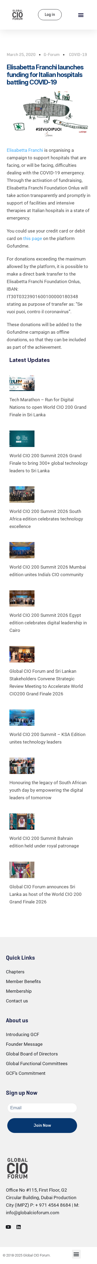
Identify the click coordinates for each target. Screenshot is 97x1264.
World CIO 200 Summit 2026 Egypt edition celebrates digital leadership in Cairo (48, 622)
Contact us (17, 1001)
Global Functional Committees (37, 1063)
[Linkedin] (18, 1226)
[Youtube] (8, 1226)
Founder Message (24, 1044)
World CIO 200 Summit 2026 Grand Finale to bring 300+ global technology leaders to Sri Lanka (48, 463)
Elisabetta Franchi (25, 150)
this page (32, 238)
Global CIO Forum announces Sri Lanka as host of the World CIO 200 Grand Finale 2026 (45, 894)
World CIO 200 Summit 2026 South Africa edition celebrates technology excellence (46, 519)
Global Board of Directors (32, 1054)
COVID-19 (78, 54)
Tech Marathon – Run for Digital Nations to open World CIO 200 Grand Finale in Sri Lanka (47, 407)
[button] (80, 14)
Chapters (15, 971)
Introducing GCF (22, 1034)
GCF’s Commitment (26, 1073)
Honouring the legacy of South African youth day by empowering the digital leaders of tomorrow (47, 790)
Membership (19, 991)
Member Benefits (23, 981)
